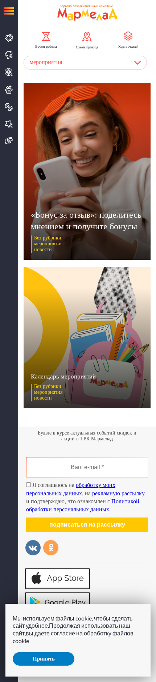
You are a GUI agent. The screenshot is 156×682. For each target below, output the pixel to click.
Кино (9, 72)
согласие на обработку (81, 633)
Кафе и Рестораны (9, 55)
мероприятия (46, 62)
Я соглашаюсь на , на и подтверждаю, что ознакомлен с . (85, 497)
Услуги (9, 124)
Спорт (9, 107)
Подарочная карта (9, 140)
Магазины (9, 38)
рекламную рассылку (118, 493)
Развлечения (9, 89)
